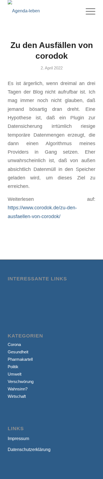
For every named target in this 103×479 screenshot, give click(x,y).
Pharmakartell (20, 359)
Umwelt (14, 374)
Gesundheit (18, 352)
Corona (14, 344)
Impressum (18, 438)
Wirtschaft (17, 396)
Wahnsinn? (17, 389)
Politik (13, 366)
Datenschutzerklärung (29, 449)
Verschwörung (21, 381)
